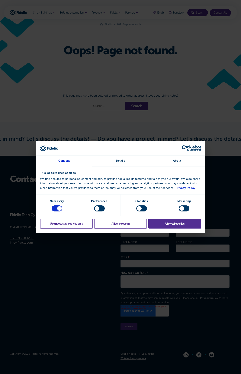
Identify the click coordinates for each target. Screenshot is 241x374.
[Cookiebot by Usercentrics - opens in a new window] (184, 148)
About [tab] (177, 160)
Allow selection (120, 223)
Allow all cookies (175, 223)
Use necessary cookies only (66, 223)
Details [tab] (120, 160)
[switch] (99, 208)
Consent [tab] (64, 160)
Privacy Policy (185, 187)
